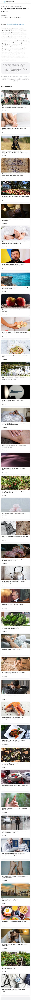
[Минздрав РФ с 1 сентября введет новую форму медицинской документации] (15, 848)
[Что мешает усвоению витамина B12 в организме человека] (15, 758)
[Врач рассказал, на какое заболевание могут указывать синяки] (15, 871)
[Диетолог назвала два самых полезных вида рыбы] (15, 350)
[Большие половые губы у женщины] (15, 644)
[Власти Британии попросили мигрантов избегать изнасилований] (15, 894)
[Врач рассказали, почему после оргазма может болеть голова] (15, 667)
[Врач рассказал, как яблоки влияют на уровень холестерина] (15, 191)
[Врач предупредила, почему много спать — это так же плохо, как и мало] (15, 418)
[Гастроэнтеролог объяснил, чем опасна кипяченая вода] (15, 576)
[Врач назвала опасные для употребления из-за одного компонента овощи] (15, 622)
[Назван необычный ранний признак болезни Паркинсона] (15, 803)
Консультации (4, 6)
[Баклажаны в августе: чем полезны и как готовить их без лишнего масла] (15, 735)
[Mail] (5, 1)
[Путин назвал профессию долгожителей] (15, 599)
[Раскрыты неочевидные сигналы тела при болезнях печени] (15, 123)
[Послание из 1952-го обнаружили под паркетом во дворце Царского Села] (15, 169)
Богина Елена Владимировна (15, 24)
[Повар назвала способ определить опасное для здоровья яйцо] (15, 327)
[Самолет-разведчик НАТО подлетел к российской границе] (15, 395)
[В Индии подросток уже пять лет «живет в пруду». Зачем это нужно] (15, 373)
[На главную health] (10, 1)
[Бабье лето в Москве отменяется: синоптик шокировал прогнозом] (15, 826)
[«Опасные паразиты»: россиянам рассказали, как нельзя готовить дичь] (15, 554)
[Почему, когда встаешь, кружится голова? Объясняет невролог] (15, 463)
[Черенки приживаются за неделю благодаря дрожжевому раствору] (15, 962)
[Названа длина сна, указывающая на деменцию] (15, 214)
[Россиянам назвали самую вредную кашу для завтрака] (15, 780)
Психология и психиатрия (15, 6)
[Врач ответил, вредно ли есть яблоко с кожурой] (15, 305)
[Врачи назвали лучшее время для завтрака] (15, 916)
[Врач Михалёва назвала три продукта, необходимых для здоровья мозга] (15, 712)
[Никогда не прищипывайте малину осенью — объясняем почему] (15, 486)
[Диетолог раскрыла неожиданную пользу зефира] (15, 509)
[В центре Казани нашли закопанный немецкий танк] (15, 531)
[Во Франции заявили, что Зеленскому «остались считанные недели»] (15, 259)
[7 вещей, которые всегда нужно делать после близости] (15, 939)
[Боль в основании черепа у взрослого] (15, 690)
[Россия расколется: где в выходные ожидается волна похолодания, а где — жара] (15, 146)
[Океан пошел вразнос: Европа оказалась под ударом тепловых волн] (15, 282)
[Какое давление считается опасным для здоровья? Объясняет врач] (15, 984)
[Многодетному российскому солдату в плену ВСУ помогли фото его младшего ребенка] (15, 101)
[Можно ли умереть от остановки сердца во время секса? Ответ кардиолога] (15, 237)
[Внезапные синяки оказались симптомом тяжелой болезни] (15, 441)
